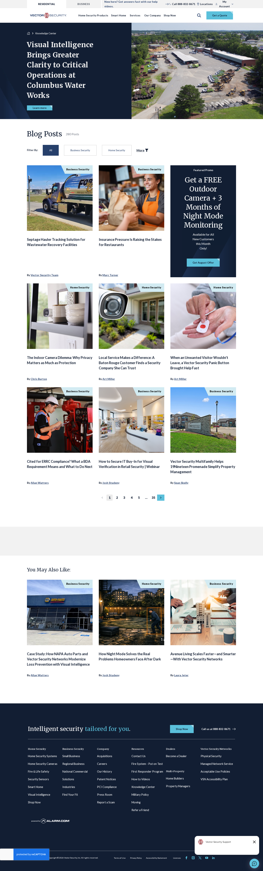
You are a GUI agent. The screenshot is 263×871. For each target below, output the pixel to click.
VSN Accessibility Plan (214, 779)
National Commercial (75, 771)
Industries (68, 787)
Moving (136, 802)
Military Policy (140, 794)
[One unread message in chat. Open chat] (254, 863)
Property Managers (178, 786)
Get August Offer (203, 262)
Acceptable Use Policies (215, 771)
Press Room (104, 794)
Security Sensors (38, 779)
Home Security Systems (42, 756)
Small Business (71, 756)
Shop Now (170, 15)
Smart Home (118, 15)
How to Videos (141, 779)
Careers (102, 763)
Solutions (68, 779)
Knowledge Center (143, 787)
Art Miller (108, 378)
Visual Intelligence (39, 794)
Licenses (177, 858)
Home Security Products (93, 15)
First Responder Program (147, 771)
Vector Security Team (44, 275)
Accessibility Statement (156, 858)
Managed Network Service (217, 763)
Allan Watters (40, 482)
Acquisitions (104, 756)
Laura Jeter (181, 675)
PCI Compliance (107, 787)
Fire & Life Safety (38, 771)
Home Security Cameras (42, 763)
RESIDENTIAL (46, 4)
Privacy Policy (136, 858)
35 (153, 497)
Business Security (80, 150)
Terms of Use (120, 858)
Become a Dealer (176, 756)
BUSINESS (83, 4)
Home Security (116, 150)
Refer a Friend (140, 810)
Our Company (152, 15)
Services (135, 15)
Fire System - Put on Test (147, 763)
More (140, 150)
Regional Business (73, 763)
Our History (104, 771)
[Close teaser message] (254, 842)
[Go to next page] (161, 498)
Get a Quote (219, 15)
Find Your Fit (70, 794)
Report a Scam (106, 802)
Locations (206, 4)
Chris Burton (39, 378)
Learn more (40, 107)
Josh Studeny (110, 482)
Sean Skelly (181, 482)
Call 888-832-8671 (183, 4)
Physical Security (211, 756)
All (50, 150)
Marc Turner (110, 275)
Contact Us (139, 756)
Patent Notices (106, 779)
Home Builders (175, 778)
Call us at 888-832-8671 (215, 729)
